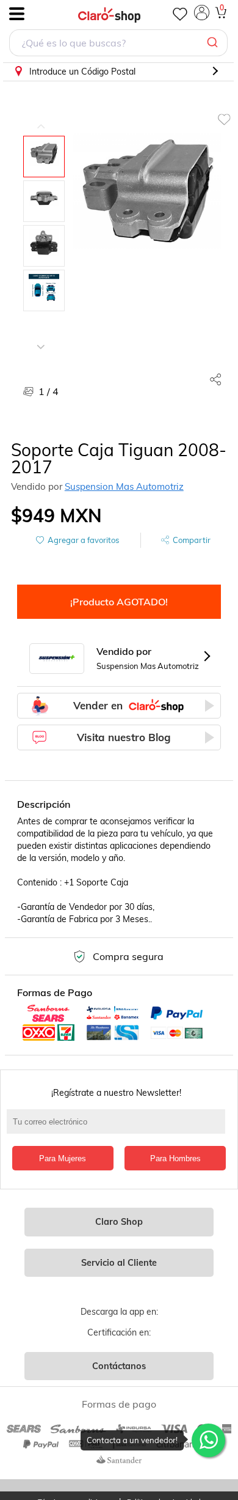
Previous (41, 117)
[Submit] (214, 43)
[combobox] (118, 44)
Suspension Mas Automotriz (124, 486)
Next (41, 337)
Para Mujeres (62, 1158)
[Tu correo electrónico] (119, 1127)
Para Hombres (175, 1158)
